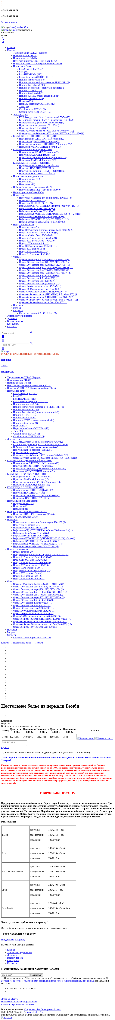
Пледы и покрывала (23, 224)
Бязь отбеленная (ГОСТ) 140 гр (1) (36, 77)
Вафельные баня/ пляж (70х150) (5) (37, 211)
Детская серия (20, 114)
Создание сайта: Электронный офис (42, 1009)
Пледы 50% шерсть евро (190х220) (37, 240)
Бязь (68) (23, 71)
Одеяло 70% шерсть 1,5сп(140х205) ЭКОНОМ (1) (44, 259)
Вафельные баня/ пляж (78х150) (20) (37, 208)
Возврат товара (15, 321)
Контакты (12, 326)
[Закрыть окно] (6, 1017)
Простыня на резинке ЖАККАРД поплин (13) (42, 157)
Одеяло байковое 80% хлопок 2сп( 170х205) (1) (43, 302)
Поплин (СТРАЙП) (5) (30, 90)
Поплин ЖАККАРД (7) (31, 93)
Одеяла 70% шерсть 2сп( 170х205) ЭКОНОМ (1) (44, 262)
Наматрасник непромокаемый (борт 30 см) (35, 61)
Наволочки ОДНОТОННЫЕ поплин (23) (40, 146)
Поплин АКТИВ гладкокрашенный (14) (39, 96)
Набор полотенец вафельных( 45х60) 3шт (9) (42, 222)
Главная (11, 47)
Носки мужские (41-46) (25, 55)
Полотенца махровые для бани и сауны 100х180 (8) (45, 197)
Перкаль (39, 642)
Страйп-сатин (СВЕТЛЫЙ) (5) (34, 112)
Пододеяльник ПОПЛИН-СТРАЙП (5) (39, 165)
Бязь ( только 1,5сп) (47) (31, 69)
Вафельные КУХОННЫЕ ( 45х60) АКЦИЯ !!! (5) (44, 219)
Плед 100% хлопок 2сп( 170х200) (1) (37, 246)
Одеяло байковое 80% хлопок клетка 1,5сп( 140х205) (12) (48, 299)
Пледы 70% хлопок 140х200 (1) (35, 254)
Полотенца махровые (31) (32, 200)
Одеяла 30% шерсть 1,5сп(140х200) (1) (38, 278)
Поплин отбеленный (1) (31, 98)
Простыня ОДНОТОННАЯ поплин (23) (39, 141)
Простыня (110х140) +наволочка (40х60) (39, 189)
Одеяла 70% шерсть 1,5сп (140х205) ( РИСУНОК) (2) (46, 267)
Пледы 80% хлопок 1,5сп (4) (33, 248)
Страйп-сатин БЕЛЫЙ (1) (32, 109)
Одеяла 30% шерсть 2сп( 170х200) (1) (38, 281)
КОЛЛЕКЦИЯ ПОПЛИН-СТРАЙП (31, 163)
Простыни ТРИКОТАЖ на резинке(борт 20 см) (37, 63)
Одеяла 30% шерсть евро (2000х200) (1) (39, 283)
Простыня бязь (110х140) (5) (33, 128)
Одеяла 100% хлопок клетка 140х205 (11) (40, 286)
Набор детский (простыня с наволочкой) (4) (41, 122)
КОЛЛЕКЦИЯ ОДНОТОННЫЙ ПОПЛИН (35, 136)
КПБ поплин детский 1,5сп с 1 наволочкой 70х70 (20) (46, 120)
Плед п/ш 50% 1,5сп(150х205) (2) (36, 235)
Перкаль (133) (26, 101)
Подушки (18, 305)
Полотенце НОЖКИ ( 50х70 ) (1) (36, 203)
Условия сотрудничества (19, 316)
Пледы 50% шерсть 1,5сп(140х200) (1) (38, 232)
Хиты (4, 365)
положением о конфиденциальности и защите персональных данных (59, 980)
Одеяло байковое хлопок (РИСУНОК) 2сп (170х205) (46, 297)
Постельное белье (22, 66)
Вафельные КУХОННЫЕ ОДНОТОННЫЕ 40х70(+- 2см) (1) (50, 214)
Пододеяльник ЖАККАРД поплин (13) (39, 152)
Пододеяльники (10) (29, 179)
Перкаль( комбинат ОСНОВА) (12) (37, 104)
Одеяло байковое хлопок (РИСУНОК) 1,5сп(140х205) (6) (48, 294)
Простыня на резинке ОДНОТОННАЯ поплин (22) (45, 144)
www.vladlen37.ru (35, 1012)
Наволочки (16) (27, 184)
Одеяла (17, 256)
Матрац (17, 307)
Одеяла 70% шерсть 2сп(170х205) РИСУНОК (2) (44, 270)
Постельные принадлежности (28, 176)
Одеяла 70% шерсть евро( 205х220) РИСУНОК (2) (45, 273)
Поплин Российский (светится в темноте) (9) (42, 87)
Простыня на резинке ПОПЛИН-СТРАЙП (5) (42, 171)
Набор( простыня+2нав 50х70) (28, 192)
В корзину (20, 939)
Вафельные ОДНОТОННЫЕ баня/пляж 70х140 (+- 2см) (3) (49, 206)
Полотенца (18, 195)
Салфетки (18, 310)
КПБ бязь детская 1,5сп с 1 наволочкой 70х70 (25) (44, 117)
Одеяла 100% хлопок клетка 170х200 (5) (39, 289)
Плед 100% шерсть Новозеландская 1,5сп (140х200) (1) (47, 230)
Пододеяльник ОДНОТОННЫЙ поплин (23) (42, 138)
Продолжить (7, 939)
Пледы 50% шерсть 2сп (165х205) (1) (38, 238)
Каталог (11, 50)
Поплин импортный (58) (31, 79)
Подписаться (36, 975)
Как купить (13, 324)
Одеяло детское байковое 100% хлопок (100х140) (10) (46, 130)
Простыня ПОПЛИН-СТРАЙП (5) (36, 168)
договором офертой (11, 980)
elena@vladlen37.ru (18, 27)
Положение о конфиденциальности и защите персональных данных (19, 1003)
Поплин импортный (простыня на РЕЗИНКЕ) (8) (44, 82)
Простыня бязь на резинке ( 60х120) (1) (39, 125)
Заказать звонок (9, 22)
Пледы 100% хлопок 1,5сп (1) (34, 243)
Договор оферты (9, 999)
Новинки (6, 359)
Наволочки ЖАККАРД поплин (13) (37, 160)
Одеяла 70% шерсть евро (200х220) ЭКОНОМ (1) (44, 265)
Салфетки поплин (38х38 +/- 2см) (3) (38, 313)
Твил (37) (24, 106)
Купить (5, 747)
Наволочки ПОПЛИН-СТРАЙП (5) (37, 173)
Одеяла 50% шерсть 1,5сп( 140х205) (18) (39, 275)
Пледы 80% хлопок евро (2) (33, 251)
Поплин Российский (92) (32, 85)
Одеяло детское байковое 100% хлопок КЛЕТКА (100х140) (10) (51, 133)
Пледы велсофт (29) (29, 227)
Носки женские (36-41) (25, 58)
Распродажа (7, 371)
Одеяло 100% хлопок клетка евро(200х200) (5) (42, 291)
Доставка (12, 318)
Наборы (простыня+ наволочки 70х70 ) (33, 187)
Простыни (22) (26, 181)
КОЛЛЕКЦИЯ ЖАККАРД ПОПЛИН (32, 149)
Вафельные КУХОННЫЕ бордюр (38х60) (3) (42, 216)
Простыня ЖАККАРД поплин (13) (37, 155)
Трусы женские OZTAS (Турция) (30, 53)
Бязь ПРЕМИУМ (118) (30, 74)
